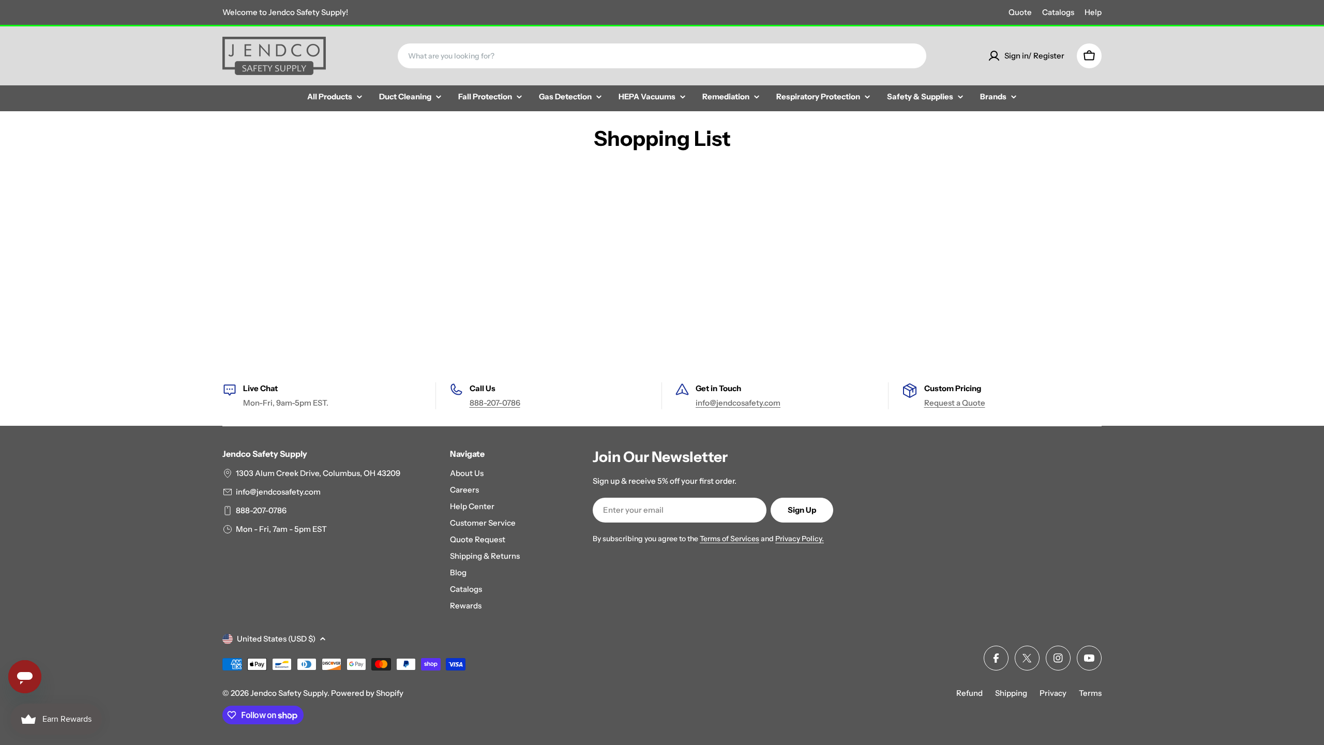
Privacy (1053, 693)
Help (1093, 12)
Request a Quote (954, 403)
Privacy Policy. (799, 538)
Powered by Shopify (367, 693)
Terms (1090, 693)
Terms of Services (729, 538)
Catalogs (1058, 12)
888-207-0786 (495, 403)
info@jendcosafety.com (738, 403)
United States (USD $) (276, 639)
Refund (969, 693)
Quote (1020, 12)
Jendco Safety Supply (288, 693)
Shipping (1011, 693)
